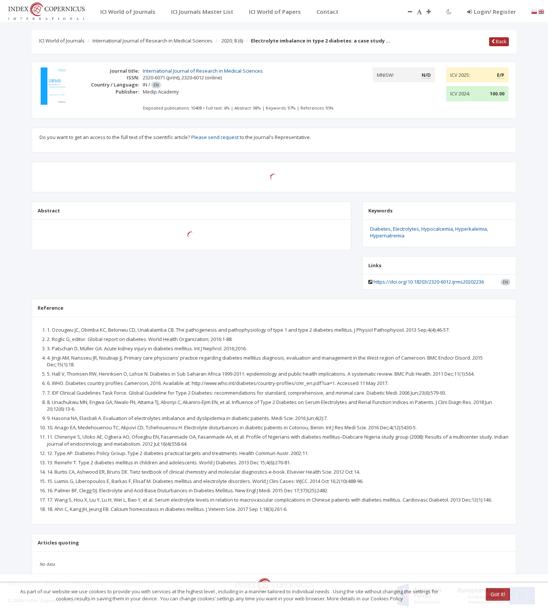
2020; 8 (232, 40)
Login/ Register (495, 11)
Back (501, 41)
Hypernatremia (387, 235)
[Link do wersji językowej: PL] (534, 11)
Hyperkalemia (471, 228)
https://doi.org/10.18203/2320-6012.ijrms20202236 (429, 281)
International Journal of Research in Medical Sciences (152, 40)
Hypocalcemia (437, 228)
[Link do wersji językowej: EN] (541, 11)
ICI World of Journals (62, 40)
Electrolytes (406, 228)
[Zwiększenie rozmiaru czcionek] (432, 11)
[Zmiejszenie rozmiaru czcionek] (406, 11)
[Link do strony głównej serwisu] (46, 10)
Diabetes (380, 228)
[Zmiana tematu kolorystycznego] (449, 11)
